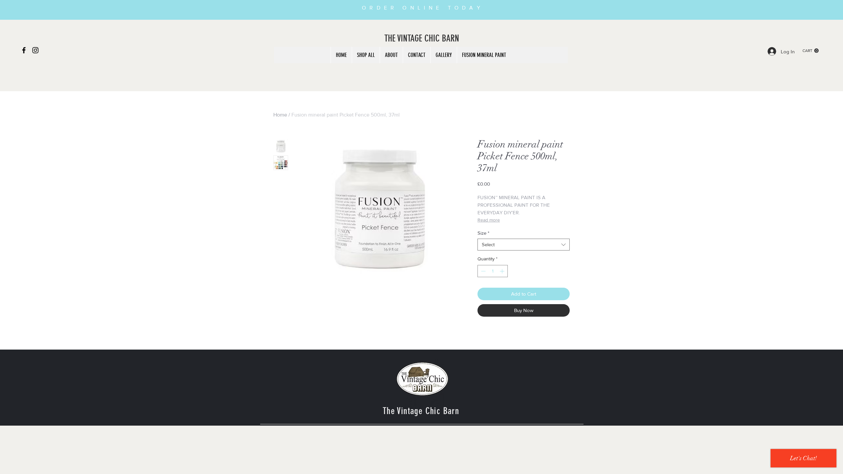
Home (280, 115)
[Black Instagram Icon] (35, 50)
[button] (810, 50)
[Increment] (503, 271)
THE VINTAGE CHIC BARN (421, 38)
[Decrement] (482, 271)
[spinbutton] (493, 271)
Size (483, 233)
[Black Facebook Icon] (24, 50)
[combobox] (523, 244)
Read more (488, 220)
